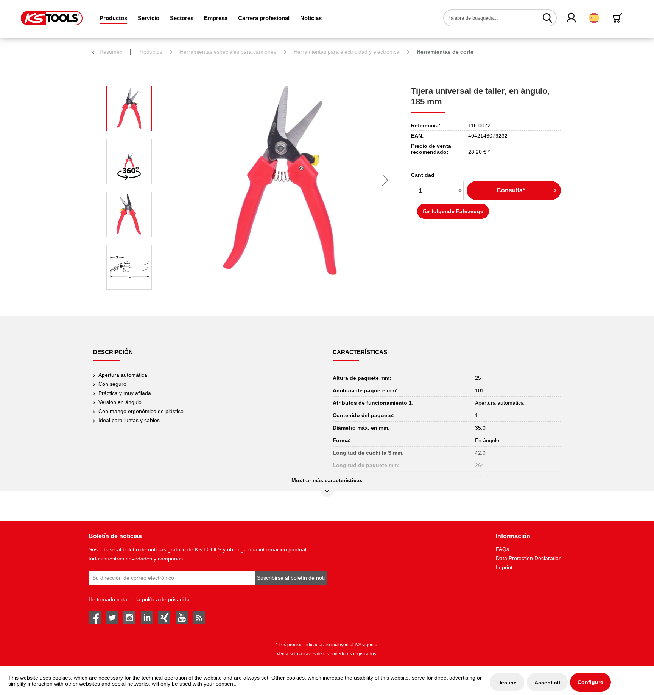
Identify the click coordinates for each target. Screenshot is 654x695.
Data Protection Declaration (529, 558)
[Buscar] (547, 17)
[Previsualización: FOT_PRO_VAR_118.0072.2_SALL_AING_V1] (129, 214)
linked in (147, 617)
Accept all (547, 683)
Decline (507, 683)
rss (199, 617)
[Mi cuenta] (571, 18)
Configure (590, 682)
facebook (95, 617)
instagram (129, 617)
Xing (164, 617)
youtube (182, 617)
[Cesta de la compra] (618, 18)
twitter (112, 617)
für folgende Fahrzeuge (453, 211)
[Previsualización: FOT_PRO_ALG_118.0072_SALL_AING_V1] (129, 108)
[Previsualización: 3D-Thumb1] (129, 161)
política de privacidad (167, 599)
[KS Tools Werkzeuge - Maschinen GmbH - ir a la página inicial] (51, 18)
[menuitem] (113, 18)
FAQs (502, 549)
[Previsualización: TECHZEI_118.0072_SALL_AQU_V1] (129, 267)
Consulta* (511, 190)
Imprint (504, 567)
